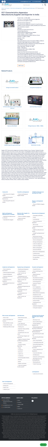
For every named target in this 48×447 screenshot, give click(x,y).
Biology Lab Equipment (38, 241)
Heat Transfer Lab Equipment (21, 274)
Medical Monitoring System (39, 292)
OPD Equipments (36, 290)
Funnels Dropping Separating (21, 345)
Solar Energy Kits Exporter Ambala (8, 201)
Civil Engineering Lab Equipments (22, 290)
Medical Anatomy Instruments (36, 275)
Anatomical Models (37, 249)
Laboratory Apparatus (37, 243)
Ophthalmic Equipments (38, 305)
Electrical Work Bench (37, 321)
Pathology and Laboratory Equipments (8, 284)
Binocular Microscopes (8, 322)
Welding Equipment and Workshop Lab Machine (37, 328)
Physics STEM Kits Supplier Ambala (38, 205)
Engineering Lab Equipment (23, 267)
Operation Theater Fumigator (36, 284)
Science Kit (5, 192)
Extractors (20, 351)
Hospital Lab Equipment (37, 267)
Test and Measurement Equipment (22, 284)
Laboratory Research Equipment (37, 222)
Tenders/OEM (20, 404)
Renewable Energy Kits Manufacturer (7, 198)
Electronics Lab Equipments (16, 8)
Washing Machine (36, 362)
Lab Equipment (35, 371)
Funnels (20, 342)
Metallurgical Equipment (23, 269)
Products (19, 402)
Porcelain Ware (36, 257)
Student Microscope (7, 324)
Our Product (7, 8)
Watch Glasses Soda (22, 317)
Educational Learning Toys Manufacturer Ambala (37, 237)
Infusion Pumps (36, 300)
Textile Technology (37, 364)
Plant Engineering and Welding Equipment (37, 331)
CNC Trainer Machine (37, 340)
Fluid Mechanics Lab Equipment (22, 294)
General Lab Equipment (8, 383)
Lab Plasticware (36, 253)
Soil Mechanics (36, 354)
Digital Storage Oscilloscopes (29, 8)
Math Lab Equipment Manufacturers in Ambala (8, 214)
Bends (19, 361)
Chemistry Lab (6, 389)
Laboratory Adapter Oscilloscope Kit (21, 366)
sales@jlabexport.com (7, 405)
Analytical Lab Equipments (8, 267)
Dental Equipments (37, 281)
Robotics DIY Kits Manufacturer (21, 219)
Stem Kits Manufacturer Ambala (37, 227)
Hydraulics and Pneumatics (38, 356)
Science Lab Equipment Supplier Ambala (22, 195)
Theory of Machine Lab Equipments (37, 350)
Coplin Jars (20, 353)
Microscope (35, 224)
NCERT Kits (35, 259)
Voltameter (20, 319)
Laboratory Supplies (37, 245)
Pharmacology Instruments (9, 272)
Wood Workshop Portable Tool (38, 334)
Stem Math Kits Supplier (8, 219)
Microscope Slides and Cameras (7, 320)
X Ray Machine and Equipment (36, 303)
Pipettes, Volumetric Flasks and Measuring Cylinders (23, 340)
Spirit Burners (21, 330)
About (44, 1)
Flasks (19, 347)
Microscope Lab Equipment (8, 315)
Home (3, 8)
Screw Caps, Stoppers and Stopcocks (23, 336)
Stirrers (20, 321)
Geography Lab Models (38, 215)
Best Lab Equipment (7, 381)
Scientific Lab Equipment (23, 192)
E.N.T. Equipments (37, 286)
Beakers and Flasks (22, 363)
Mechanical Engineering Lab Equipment (23, 287)
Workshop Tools (36, 319)
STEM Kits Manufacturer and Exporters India (38, 192)
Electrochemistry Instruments (6, 270)
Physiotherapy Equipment (38, 298)
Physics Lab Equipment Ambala (37, 201)
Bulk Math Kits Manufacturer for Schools (8, 217)
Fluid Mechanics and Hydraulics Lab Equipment (22, 277)
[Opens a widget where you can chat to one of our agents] (43, 444)
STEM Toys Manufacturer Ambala (38, 230)
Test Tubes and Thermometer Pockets (22, 324)
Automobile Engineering (38, 344)
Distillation (20, 349)
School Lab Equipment (37, 239)
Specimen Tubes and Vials (23, 328)
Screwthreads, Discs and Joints (23, 333)
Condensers (20, 355)
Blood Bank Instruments (38, 277)
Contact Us (19, 408)
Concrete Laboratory (37, 352)
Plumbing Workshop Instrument (36, 347)
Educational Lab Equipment (38, 213)
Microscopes (28, 418)
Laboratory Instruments (38, 373)
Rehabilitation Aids (37, 294)
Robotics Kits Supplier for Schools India (23, 214)
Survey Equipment (22, 271)
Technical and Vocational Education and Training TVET (38, 316)
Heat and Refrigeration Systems (37, 272)
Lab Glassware (20, 315)
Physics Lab (5, 387)
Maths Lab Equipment (37, 247)
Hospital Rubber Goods (38, 296)
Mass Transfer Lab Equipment (21, 280)
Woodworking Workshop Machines (37, 338)
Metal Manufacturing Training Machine (37, 359)
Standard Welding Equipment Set (36, 324)
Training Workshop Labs (38, 342)
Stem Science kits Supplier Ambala (8, 195)
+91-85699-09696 (6, 407)
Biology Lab (5, 385)
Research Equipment (7, 274)
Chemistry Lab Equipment (38, 255)
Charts (34, 217)
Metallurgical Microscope (8, 326)
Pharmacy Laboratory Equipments (7, 277)
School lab (12, 418)
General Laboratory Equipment (7, 280)
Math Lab (16, 418)
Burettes (20, 359)
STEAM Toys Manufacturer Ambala (38, 234)
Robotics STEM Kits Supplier (24, 216)
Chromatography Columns (23, 357)
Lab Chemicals (36, 219)
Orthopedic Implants (37, 307)
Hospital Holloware (37, 288)
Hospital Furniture (37, 269)
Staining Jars (21, 326)
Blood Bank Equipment (37, 279)
